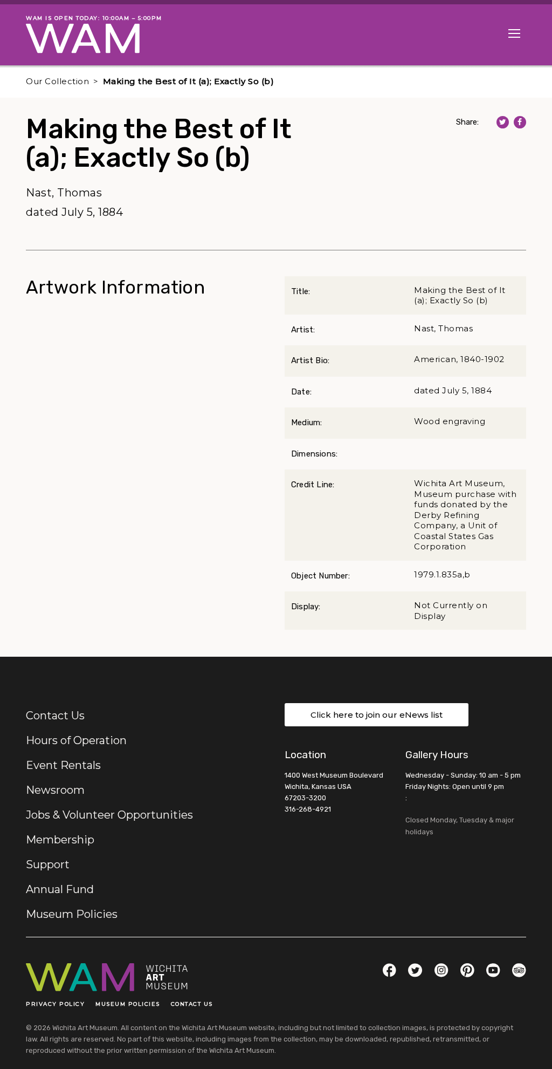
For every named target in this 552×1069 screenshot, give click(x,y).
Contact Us (55, 715)
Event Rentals (63, 765)
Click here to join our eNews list (376, 715)
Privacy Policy (55, 1003)
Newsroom (55, 790)
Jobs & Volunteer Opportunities (109, 814)
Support (48, 864)
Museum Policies (72, 914)
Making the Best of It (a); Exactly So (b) (188, 81)
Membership (60, 839)
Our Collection (57, 81)
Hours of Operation (76, 740)
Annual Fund (60, 889)
